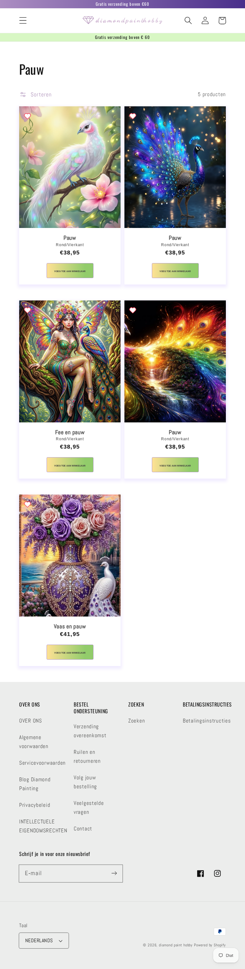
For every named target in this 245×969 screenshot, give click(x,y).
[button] (23, 20)
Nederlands (39, 940)
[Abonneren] (114, 873)
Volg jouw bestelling (85, 782)
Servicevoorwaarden (42, 763)
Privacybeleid (34, 805)
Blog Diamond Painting (35, 784)
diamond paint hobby (176, 945)
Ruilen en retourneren (87, 756)
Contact (83, 828)
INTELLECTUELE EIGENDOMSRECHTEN (43, 826)
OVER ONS (30, 720)
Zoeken (136, 720)
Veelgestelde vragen (89, 807)
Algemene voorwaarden (33, 742)
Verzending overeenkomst (90, 731)
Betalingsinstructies (207, 720)
